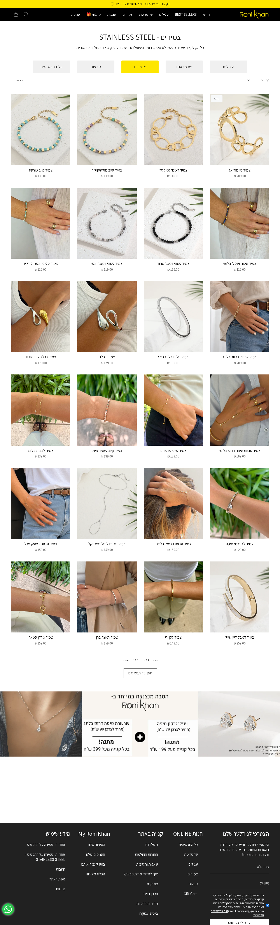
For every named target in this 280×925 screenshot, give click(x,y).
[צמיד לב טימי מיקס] (239, 503)
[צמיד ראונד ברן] (106, 597)
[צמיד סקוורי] (173, 597)
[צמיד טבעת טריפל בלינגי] (173, 503)
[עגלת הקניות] (16, 14)
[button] (206, 14)
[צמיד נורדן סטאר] (40, 597)
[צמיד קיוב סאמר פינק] (106, 410)
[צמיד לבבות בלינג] (40, 410)
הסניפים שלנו (95, 854)
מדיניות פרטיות (147, 903)
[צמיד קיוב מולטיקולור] (106, 129)
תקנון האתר (150, 893)
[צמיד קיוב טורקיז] (40, 129)
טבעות (193, 883)
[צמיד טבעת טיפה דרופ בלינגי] (239, 410)
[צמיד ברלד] (106, 316)
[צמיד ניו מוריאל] (239, 129)
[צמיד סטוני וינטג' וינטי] (106, 223)
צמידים (192, 873)
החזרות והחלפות (146, 854)
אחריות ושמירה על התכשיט (46, 844)
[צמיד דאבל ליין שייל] (239, 597)
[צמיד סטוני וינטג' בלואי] (239, 223)
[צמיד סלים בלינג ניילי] (173, 316)
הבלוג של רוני (95, 873)
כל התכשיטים (188, 844)
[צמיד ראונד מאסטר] (173, 129)
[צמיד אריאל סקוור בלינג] (239, 316)
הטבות (60, 869)
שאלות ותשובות (147, 864)
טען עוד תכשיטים (140, 673)
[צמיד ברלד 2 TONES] (40, 316)
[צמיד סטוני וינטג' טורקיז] (40, 223)
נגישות (60, 888)
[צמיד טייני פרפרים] (173, 410)
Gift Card (191, 893)
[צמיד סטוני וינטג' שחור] (173, 223)
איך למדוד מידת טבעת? (141, 873)
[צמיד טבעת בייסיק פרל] (40, 503)
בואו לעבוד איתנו (93, 864)
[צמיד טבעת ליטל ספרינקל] (106, 503)
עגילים (193, 864)
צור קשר (152, 883)
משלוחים (151, 844)
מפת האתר (57, 879)
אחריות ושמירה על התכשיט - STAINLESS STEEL (45, 857)
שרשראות (191, 854)
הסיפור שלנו (96, 844)
